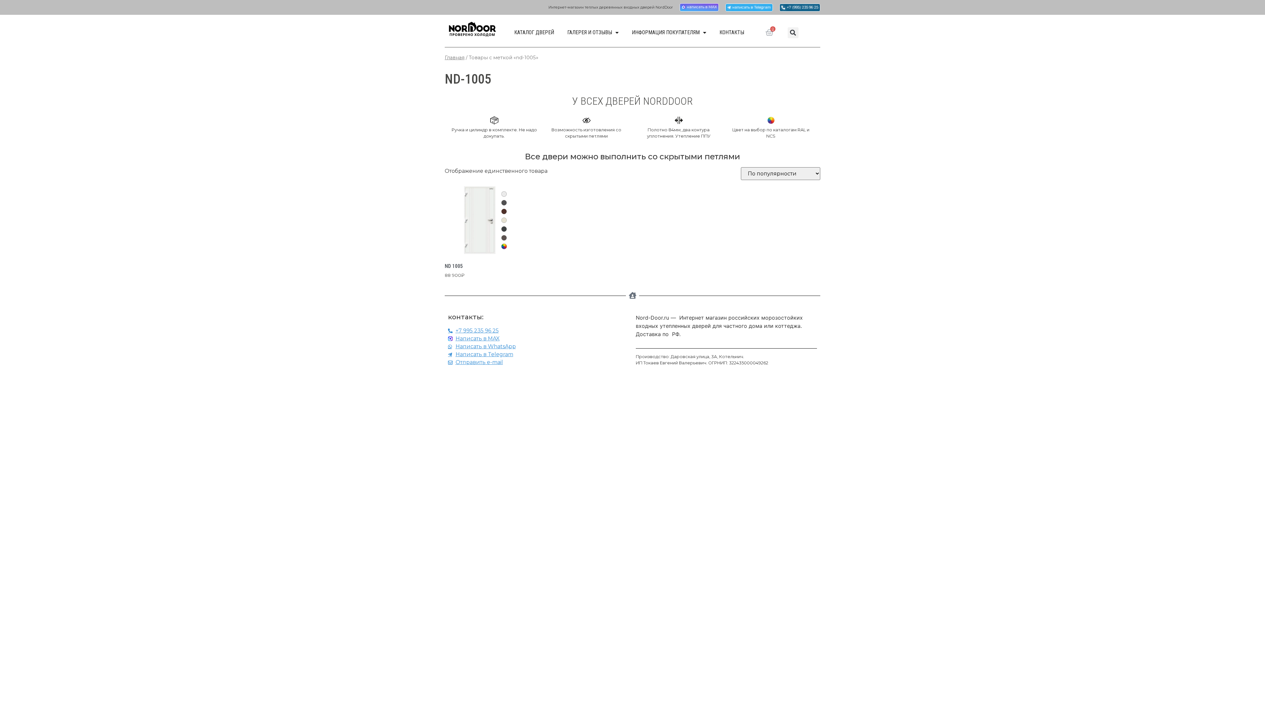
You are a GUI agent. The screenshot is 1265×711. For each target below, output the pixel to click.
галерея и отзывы (589, 32)
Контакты (731, 32)
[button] (793, 32)
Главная (454, 58)
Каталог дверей (534, 32)
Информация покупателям (666, 32)
